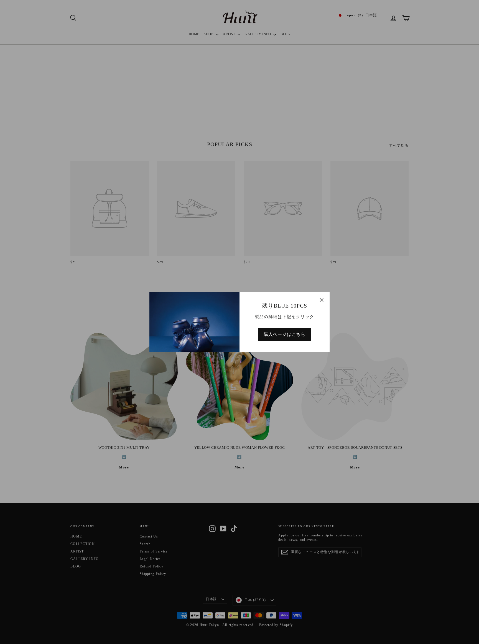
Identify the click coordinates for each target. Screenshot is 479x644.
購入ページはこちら (284, 334)
